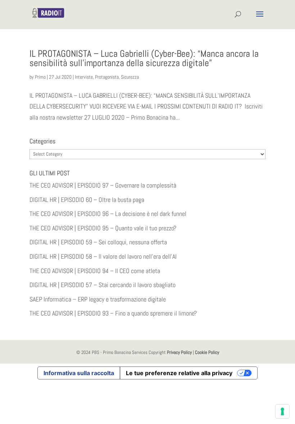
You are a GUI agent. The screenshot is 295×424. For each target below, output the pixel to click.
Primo (40, 77)
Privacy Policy (179, 352)
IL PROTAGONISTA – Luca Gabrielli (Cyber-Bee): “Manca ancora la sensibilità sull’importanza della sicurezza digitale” (144, 58)
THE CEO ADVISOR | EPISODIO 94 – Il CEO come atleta (95, 271)
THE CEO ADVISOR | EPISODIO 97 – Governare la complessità (103, 185)
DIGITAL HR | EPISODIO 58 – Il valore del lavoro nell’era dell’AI (103, 256)
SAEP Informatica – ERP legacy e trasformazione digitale (98, 299)
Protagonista (107, 77)
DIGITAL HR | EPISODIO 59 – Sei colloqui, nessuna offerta (98, 242)
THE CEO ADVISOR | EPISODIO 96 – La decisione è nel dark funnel (108, 213)
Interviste (84, 77)
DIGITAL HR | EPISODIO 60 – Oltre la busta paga (87, 199)
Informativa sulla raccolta (79, 373)
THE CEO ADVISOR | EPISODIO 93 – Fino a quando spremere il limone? (113, 313)
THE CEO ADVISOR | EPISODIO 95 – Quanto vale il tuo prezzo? (103, 228)
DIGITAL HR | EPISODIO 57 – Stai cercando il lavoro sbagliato (103, 285)
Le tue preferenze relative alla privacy (179, 373)
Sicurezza (130, 77)
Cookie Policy (207, 352)
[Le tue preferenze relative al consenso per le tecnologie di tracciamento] (282, 411)
